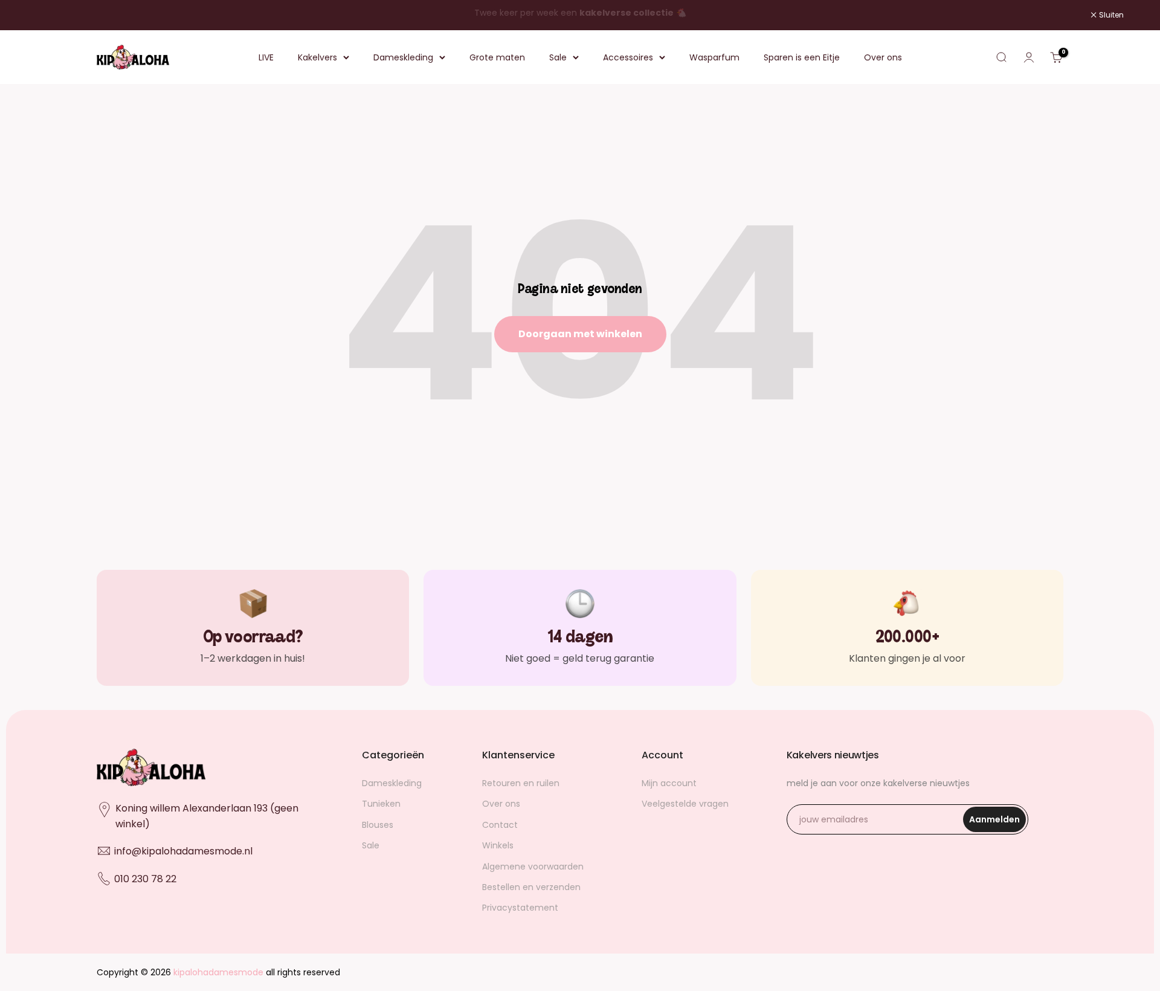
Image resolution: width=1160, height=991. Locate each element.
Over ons (883, 57)
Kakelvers (317, 57)
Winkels (498, 845)
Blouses (377, 825)
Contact (500, 825)
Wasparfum (714, 57)
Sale (558, 57)
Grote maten (497, 57)
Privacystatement (520, 908)
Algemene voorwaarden (533, 866)
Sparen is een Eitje (802, 57)
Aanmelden (997, 822)
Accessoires (628, 57)
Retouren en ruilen (520, 783)
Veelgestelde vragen (685, 804)
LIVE (266, 57)
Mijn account (669, 783)
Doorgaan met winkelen (580, 334)
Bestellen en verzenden (531, 887)
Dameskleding (403, 57)
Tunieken (381, 804)
